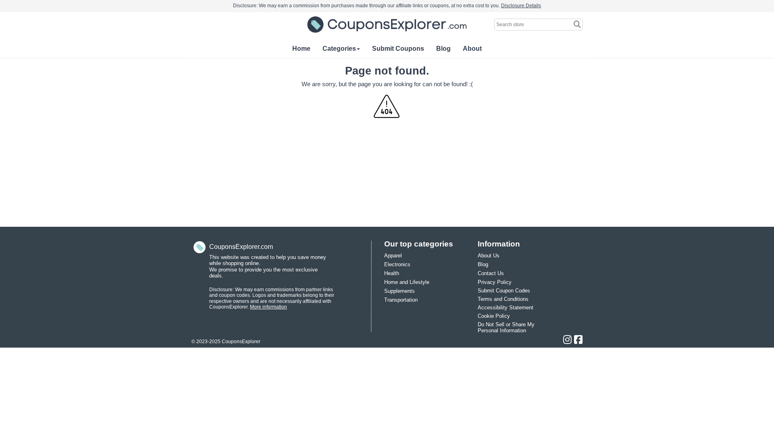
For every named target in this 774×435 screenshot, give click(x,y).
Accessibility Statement (505, 307)
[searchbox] (538, 25)
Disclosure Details (521, 5)
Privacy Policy (495, 282)
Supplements (399, 291)
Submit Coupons (398, 48)
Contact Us (491, 273)
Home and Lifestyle (406, 282)
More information (268, 307)
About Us (488, 256)
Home (301, 48)
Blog (443, 48)
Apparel (393, 256)
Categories (339, 48)
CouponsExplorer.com (241, 246)
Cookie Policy (494, 316)
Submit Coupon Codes (504, 291)
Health (391, 273)
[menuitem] (301, 48)
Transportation (401, 300)
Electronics (397, 264)
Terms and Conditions (503, 299)
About (472, 48)
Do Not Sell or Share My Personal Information (506, 327)
